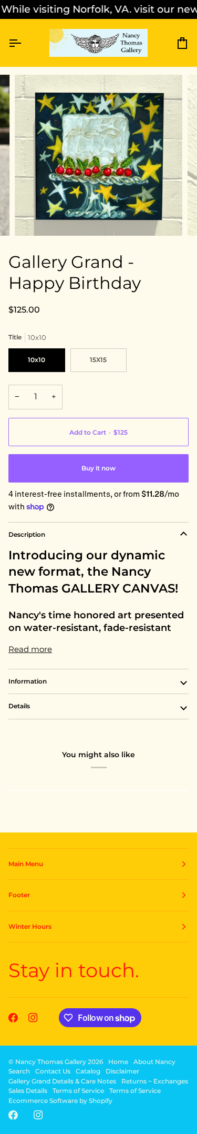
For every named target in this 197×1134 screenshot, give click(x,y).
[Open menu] (24, 43)
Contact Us (52, 1071)
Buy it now (98, 468)
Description (26, 534)
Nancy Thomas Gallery (50, 1062)
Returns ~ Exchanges (154, 1081)
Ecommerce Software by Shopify (60, 1101)
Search (19, 1071)
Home (118, 1062)
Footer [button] (19, 895)
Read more (30, 649)
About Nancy (154, 1062)
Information (27, 681)
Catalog (88, 1071)
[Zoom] (34, 216)
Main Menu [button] (25, 864)
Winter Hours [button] (29, 926)
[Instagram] (33, 1017)
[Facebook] (13, 1017)
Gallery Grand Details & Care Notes (62, 1081)
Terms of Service (78, 1091)
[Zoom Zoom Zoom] (98, 155)
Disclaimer (122, 1071)
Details (19, 706)
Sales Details (27, 1091)
